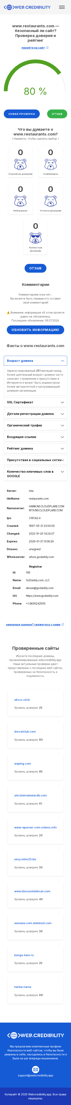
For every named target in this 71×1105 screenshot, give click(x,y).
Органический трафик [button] (24, 425)
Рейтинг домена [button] (20, 448)
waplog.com (22, 763)
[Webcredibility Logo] (27, 7)
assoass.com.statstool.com (32, 923)
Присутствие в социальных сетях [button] (34, 460)
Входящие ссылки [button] (21, 437)
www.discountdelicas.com (32, 891)
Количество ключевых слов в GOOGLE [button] (30, 474)
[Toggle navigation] (62, 7)
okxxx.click (22, 699)
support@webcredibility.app (35, 1075)
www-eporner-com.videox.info (35, 827)
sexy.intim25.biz (25, 859)
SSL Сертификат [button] (20, 402)
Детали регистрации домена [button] (30, 414)
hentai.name (22, 987)
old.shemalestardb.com (30, 795)
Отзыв (57, 113)
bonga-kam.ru (24, 955)
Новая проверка (22, 113)
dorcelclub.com (25, 731)
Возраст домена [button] (20, 361)
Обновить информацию (35, 330)
